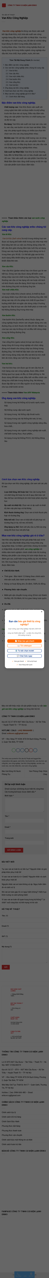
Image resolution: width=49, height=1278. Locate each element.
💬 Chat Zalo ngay (24, 656)
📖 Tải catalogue (24, 646)
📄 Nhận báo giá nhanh (24, 641)
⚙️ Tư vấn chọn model (24, 651)
